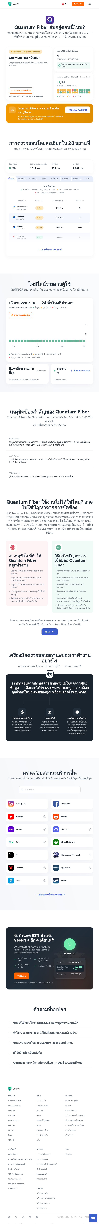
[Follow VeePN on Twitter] (16, 1217)
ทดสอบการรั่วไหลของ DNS (47, 1164)
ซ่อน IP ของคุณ (42, 1159)
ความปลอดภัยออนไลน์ (16, 1164)
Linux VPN (12, 1111)
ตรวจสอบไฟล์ (42, 1179)
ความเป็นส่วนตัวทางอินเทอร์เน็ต (20, 1159)
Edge (10, 1135)
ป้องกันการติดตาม (15, 1179)
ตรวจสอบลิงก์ (42, 1174)
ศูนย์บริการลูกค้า (71, 1101)
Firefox (11, 1130)
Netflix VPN (12, 1189)
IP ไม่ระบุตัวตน (13, 1169)
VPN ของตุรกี (42, 1208)
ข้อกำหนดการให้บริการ (74, 1120)
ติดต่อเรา (68, 1106)
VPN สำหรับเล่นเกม (15, 1174)
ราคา (39, 1115)
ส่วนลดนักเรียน (42, 1130)
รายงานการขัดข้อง (22, 90)
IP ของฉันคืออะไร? (44, 1154)
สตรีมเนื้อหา (12, 1154)
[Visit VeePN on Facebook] (9, 1217)
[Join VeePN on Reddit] (30, 1217)
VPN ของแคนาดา (43, 1203)
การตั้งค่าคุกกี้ (70, 1130)
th (65, 4)
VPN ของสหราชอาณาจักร (46, 1198)
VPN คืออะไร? (42, 1101)
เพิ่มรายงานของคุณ (82, 370)
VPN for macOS (14, 1106)
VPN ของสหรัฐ (42, 1193)
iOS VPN (11, 1115)
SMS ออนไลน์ (42, 1169)
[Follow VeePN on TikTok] (23, 1217)
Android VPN (13, 1120)
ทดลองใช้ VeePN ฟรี (78, 110)
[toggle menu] (89, 3)
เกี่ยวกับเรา (69, 1135)
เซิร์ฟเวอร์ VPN (42, 1135)
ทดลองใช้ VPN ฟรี (43, 1120)
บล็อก (39, 1140)
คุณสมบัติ (40, 1111)
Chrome (11, 1125)
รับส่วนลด (21, 976)
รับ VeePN (78, 4)
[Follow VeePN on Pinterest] (37, 1217)
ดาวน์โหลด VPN (43, 1106)
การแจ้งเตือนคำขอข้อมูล (74, 1125)
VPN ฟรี (11, 1140)
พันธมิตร (68, 1154)
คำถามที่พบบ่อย (71, 1111)
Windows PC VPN (15, 1101)
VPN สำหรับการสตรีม (16, 1184)
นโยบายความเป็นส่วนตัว (74, 1115)
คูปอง (39, 1125)
